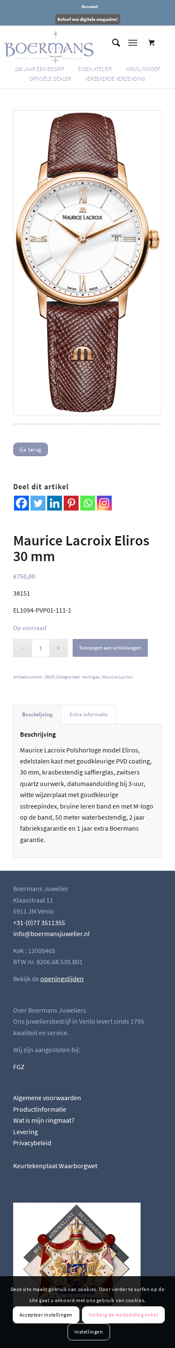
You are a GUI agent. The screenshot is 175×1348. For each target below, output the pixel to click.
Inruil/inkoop (143, 69)
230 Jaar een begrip (39, 69)
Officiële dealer (50, 78)
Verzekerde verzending (115, 78)
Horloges (91, 677)
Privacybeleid (32, 1142)
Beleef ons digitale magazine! (87, 19)
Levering (25, 1131)
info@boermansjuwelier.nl (51, 933)
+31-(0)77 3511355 (39, 922)
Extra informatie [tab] (88, 714)
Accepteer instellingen (46, 1314)
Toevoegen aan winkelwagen (110, 647)
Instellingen (88, 1331)
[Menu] (132, 43)
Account (90, 6)
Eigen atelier (95, 69)
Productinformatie (39, 1109)
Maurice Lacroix (117, 677)
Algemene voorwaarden (47, 1097)
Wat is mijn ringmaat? (43, 1120)
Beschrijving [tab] (37, 714)
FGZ (19, 1066)
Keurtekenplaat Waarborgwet (55, 1165)
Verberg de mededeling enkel (123, 1314)
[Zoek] (112, 43)
